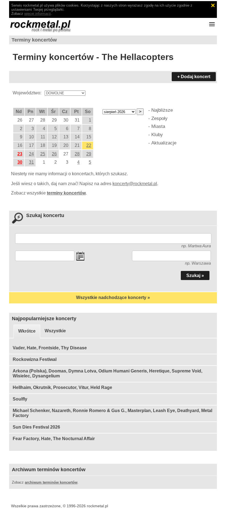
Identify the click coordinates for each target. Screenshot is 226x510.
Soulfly (20, 399)
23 (19, 154)
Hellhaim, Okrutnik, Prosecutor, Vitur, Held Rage (62, 387)
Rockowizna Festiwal (35, 359)
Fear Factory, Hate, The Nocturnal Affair (54, 438)
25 (42, 154)
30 (19, 162)
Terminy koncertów (34, 40)
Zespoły (159, 118)
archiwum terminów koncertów (51, 482)
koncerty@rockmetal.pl (134, 183)
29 (88, 154)
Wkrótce (27, 331)
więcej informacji (37, 14)
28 (77, 154)
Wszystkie (55, 330)
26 (54, 154)
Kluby (157, 134)
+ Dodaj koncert (193, 76)
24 (31, 154)
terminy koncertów (66, 193)
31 (31, 162)
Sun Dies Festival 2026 (36, 427)
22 (88, 145)
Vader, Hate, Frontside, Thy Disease (50, 348)
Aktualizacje (163, 143)
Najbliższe (162, 110)
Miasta (158, 126)
